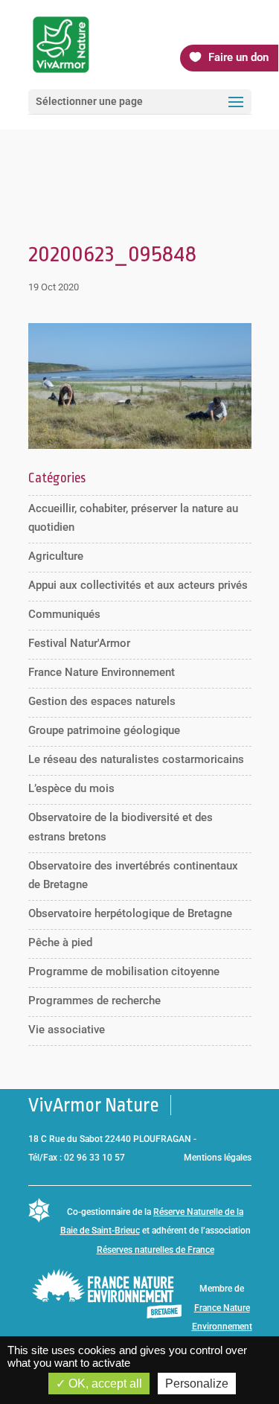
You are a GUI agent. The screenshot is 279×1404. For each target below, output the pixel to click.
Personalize (196, 1383)
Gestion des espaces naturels (102, 701)
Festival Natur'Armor (79, 643)
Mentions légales (217, 1157)
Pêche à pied (60, 942)
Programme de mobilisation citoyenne (123, 971)
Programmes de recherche (94, 1000)
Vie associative (66, 1029)
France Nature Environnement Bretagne (222, 1327)
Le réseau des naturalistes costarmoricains (136, 759)
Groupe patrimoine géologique (104, 730)
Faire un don (238, 57)
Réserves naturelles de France (155, 1250)
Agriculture (55, 556)
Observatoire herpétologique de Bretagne (130, 913)
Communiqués (64, 614)
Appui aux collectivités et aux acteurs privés (138, 585)
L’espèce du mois (71, 788)
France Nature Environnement (101, 672)
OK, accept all (103, 1383)
